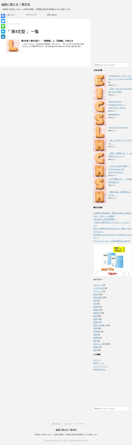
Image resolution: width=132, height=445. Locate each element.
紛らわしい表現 (99, 344)
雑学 (95, 350)
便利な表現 (97, 297)
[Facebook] (3, 16)
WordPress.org (99, 369)
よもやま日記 (98, 288)
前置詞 (96, 307)
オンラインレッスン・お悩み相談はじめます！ (112, 241)
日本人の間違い (99, 325)
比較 (95, 335)
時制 (95, 328)
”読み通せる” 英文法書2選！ (104, 219)
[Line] (3, 26)
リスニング (97, 291)
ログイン (97, 360)
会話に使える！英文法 (15, 4)
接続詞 (96, 322)
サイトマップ (31, 15)
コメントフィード (100, 366)
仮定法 (96, 294)
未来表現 (97, 331)
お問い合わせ (52, 15)
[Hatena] (3, 31)
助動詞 (96, 310)
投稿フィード (98, 363)
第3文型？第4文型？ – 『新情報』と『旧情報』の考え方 (47, 41)
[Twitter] (3, 21)
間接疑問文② (113, 115)
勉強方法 (97, 313)
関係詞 (96, 347)
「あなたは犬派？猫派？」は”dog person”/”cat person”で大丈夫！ (119, 169)
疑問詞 (96, 338)
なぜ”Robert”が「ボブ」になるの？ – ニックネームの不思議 (120, 79)
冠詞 (95, 301)
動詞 (95, 316)
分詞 (95, 304)
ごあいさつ (10, 15)
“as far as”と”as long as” (118, 127)
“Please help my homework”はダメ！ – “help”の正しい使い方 (117, 105)
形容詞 (96, 319)
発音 (95, 341)
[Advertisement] (112, 42)
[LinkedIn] (3, 36)
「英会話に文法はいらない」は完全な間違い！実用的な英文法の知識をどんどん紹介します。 (66, 434)
